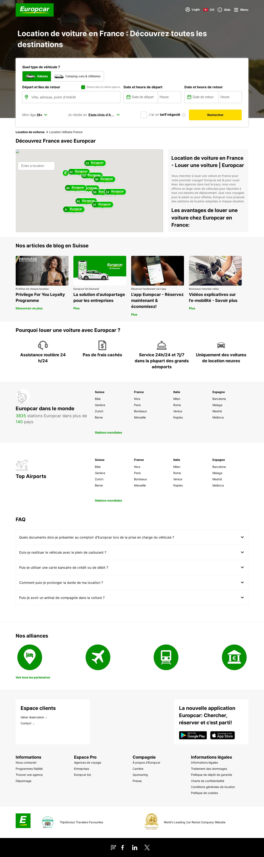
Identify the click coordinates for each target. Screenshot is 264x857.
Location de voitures (30, 132)
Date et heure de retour (203, 87)
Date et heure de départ (143, 87)
